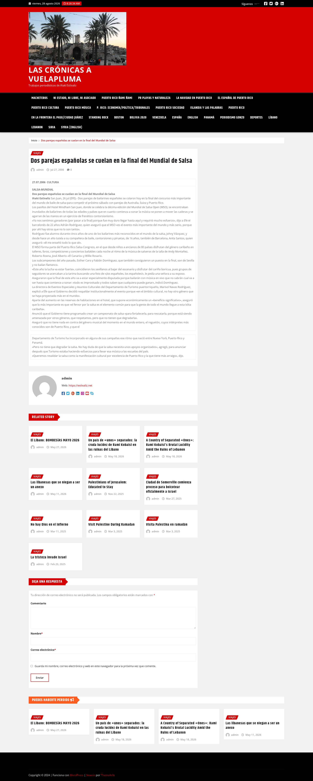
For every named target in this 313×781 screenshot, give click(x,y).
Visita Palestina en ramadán (166, 524)
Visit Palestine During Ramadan (111, 524)
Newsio (90, 775)
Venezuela (159, 117)
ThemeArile (108, 775)
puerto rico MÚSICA (78, 107)
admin (40, 169)
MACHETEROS (39, 98)
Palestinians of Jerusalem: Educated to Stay (107, 485)
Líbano (272, 117)
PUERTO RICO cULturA (45, 107)
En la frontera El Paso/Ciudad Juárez (57, 117)
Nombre (37, 633)
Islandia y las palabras (206, 107)
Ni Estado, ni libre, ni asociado (74, 98)
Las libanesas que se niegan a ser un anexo (55, 485)
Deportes (256, 117)
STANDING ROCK (98, 117)
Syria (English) (71, 127)
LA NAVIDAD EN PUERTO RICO (194, 98)
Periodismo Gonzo (232, 117)
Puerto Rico (237, 107)
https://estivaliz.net (80, 385)
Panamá (209, 117)
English (193, 117)
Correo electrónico (43, 650)
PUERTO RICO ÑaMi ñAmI (117, 98)
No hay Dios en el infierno (49, 524)
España (177, 117)
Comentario (38, 603)
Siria (52, 127)
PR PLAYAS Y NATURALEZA (154, 98)
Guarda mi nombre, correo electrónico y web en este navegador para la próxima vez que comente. (95, 666)
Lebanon (37, 127)
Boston (119, 117)
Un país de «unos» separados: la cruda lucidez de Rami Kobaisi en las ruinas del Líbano (112, 445)
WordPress (76, 775)
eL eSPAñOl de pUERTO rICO (235, 98)
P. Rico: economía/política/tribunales (123, 107)
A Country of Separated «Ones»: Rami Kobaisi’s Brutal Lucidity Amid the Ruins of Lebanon (170, 445)
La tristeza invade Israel (49, 557)
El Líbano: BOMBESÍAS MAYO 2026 (55, 440)
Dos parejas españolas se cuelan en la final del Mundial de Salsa (78, 140)
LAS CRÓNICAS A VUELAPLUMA (60, 74)
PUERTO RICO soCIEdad (170, 107)
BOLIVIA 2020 (138, 117)
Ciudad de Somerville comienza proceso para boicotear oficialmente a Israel (168, 487)
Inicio (34, 140)
